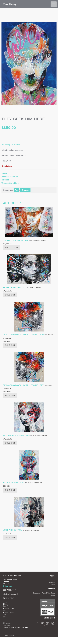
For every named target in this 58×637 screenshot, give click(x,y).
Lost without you (12, 530)
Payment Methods (9, 176)
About (53, 595)
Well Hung (8, 4)
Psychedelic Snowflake (16, 435)
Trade (53, 584)
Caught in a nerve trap (15, 240)
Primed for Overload (14, 287)
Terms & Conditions (10, 183)
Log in (52, 580)
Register (52, 582)
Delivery (4, 173)
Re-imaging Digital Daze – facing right (24, 334)
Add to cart (11, 247)
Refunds (5, 180)
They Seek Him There (14, 482)
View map (8, 586)
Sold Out (10, 295)
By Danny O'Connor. (10, 144)
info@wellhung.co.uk (10, 594)
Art (16, 190)
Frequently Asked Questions (44, 593)
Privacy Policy (8, 635)
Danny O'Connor (38, 240)
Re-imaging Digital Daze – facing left (23, 385)
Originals (25, 190)
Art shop (12, 203)
